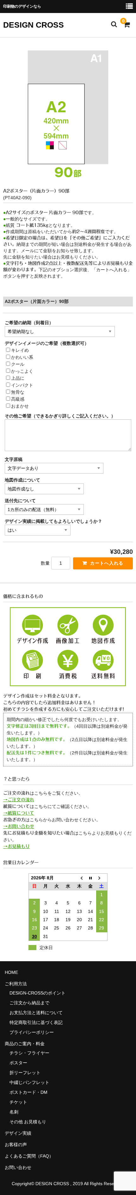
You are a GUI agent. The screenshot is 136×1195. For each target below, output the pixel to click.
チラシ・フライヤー (29, 1052)
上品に (17, 378)
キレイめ (20, 350)
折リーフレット (24, 1072)
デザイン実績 (18, 1133)
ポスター (18, 1062)
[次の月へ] (102, 877)
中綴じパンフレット (29, 1082)
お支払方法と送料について (36, 1012)
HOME (11, 972)
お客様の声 (16, 1144)
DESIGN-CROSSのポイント (37, 992)
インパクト (22, 385)
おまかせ (20, 406)
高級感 (17, 399)
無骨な (17, 392)
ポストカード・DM (28, 1092)
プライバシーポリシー (31, 1032)
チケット (18, 1102)
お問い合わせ (18, 1167)
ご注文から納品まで (29, 1002)
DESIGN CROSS (33, 24)
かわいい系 (22, 357)
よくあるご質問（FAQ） (29, 1156)
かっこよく (22, 371)
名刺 (13, 1111)
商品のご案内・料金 (25, 1043)
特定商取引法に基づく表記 (36, 1022)
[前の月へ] (79, 877)
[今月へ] (90, 877)
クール (17, 364)
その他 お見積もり (27, 1121)
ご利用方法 (16, 983)
